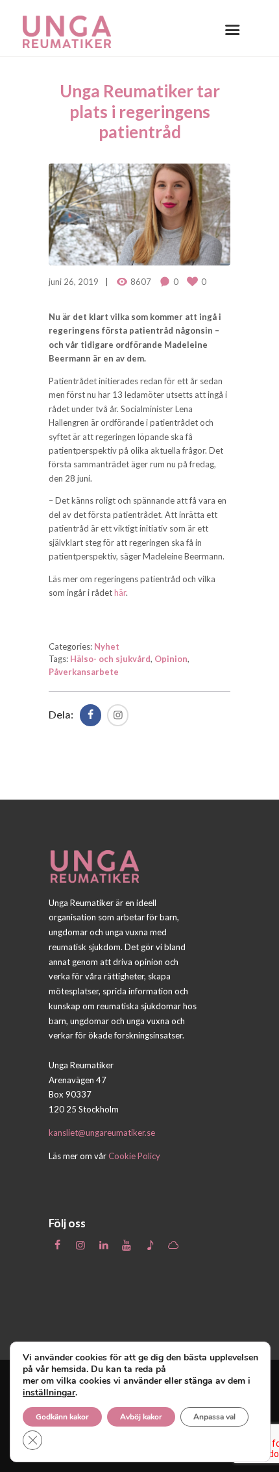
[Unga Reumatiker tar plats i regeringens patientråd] (139, 215)
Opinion (171, 659)
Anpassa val (214, 1417)
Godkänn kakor (62, 1417)
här (120, 592)
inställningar (49, 1393)
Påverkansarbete (84, 672)
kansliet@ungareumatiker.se (102, 1132)
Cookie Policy (134, 1156)
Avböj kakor (141, 1417)
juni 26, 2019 (74, 281)
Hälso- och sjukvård (110, 659)
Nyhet (106, 646)
